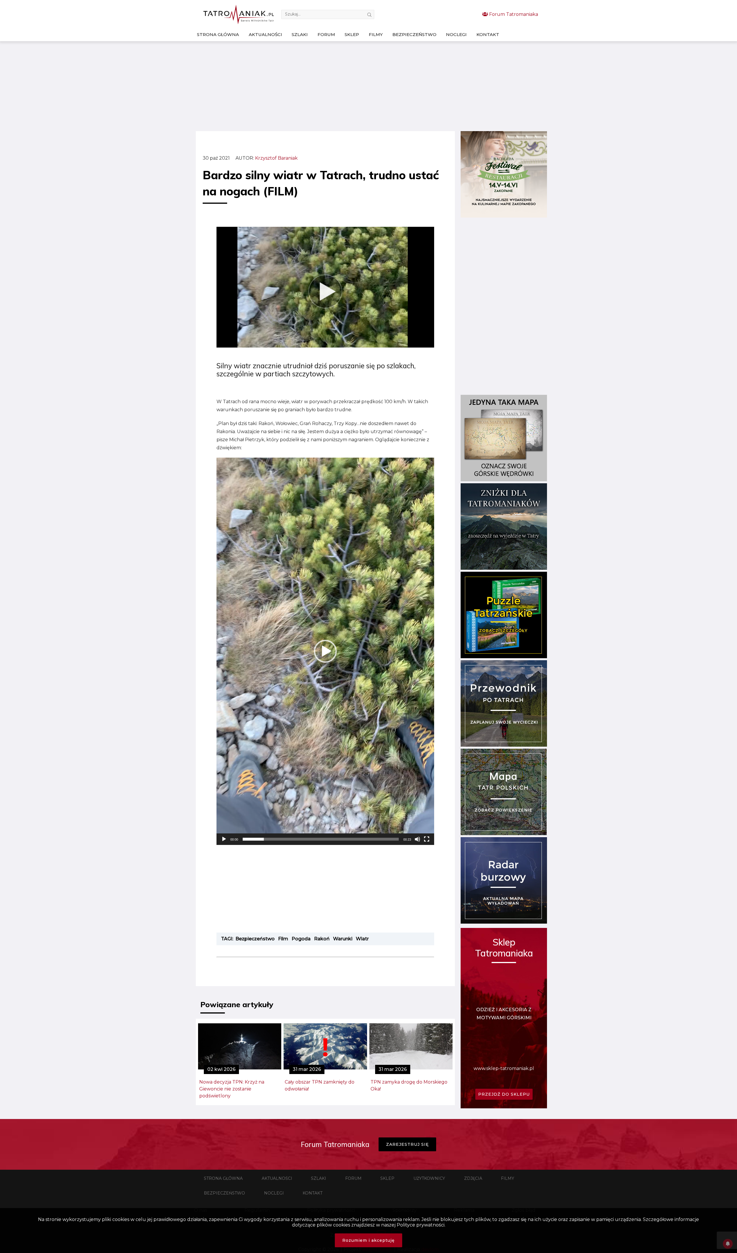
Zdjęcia (473, 1178)
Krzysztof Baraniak (276, 158)
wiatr (362, 938)
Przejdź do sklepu (504, 1094)
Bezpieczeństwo (414, 34)
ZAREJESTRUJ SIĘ (407, 1144)
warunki (342, 938)
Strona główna (218, 34)
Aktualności (265, 34)
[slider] (321, 839)
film (283, 938)
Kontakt (487, 34)
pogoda (301, 938)
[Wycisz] (417, 839)
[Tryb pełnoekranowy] (427, 839)
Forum (326, 34)
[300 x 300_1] (504, 216)
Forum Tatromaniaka (513, 14)
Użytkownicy (429, 1178)
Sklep (352, 34)
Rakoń (322, 938)
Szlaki (300, 34)
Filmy (376, 34)
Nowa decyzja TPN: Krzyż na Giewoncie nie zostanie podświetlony (231, 1089)
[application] (325, 651)
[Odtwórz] (224, 839)
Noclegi (456, 34)
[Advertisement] (368, 86)
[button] (325, 651)
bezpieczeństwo (255, 938)
